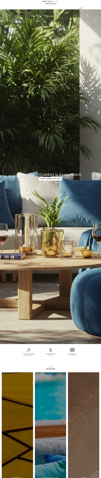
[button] (1, 176)
